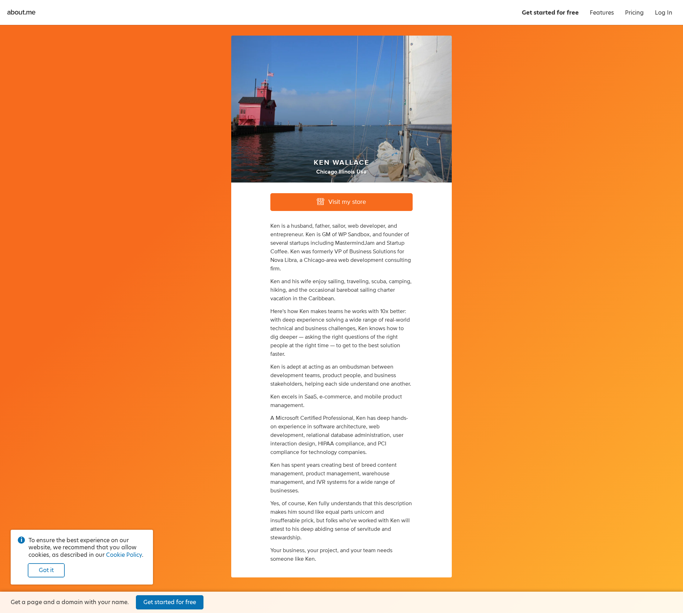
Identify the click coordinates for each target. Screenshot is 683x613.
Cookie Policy (124, 555)
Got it (46, 570)
